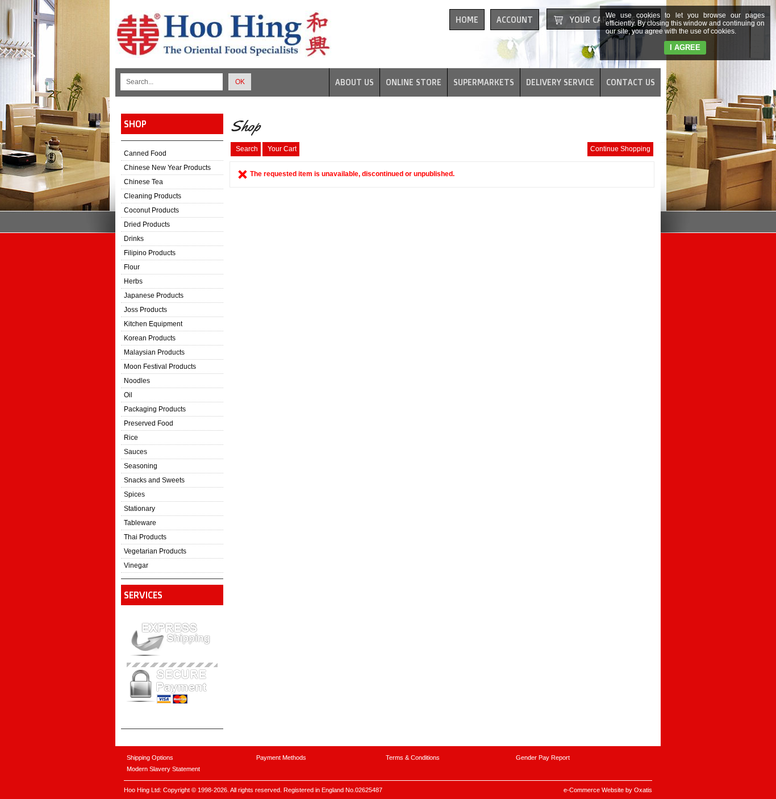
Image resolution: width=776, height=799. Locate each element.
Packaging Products (155, 409)
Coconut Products (151, 210)
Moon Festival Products (160, 367)
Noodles (137, 381)
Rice (131, 438)
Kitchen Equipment (153, 324)
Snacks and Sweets (154, 480)
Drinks (134, 239)
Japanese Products (153, 295)
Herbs (133, 281)
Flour (132, 267)
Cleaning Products (152, 196)
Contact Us (630, 82)
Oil (128, 395)
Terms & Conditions (413, 757)
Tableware (140, 523)
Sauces (135, 452)
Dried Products (147, 224)
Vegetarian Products (155, 551)
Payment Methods (281, 757)
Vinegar (136, 565)
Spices (134, 494)
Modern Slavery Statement (163, 768)
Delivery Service (560, 82)
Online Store (413, 82)
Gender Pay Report (543, 757)
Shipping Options (150, 757)
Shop (135, 124)
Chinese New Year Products (167, 168)
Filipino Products (150, 253)
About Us (354, 82)
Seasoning (140, 466)
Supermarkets (483, 82)
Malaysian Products (154, 352)
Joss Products (145, 310)
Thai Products (145, 537)
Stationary (139, 509)
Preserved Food (148, 423)
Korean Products (150, 338)
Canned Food (145, 153)
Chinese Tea (143, 182)
